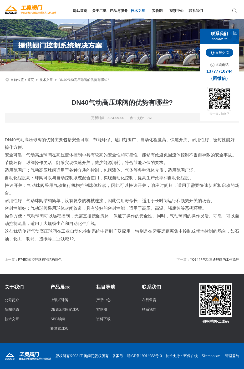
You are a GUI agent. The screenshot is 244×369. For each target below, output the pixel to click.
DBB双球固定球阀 (65, 309)
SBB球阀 (58, 319)
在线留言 (149, 300)
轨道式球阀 (59, 328)
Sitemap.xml (211, 356)
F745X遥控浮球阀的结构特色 (39, 259)
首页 (30, 80)
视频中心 (176, 11)
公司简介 (12, 300)
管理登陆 (232, 356)
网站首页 (80, 11)
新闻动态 (12, 309)
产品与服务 (119, 11)
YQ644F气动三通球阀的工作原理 (214, 259)
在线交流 (222, 53)
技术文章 (138, 11)
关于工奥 (99, 11)
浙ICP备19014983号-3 (144, 356)
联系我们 (196, 11)
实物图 (157, 11)
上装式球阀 (59, 300)
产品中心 (103, 300)
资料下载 (103, 319)
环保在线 (190, 356)
